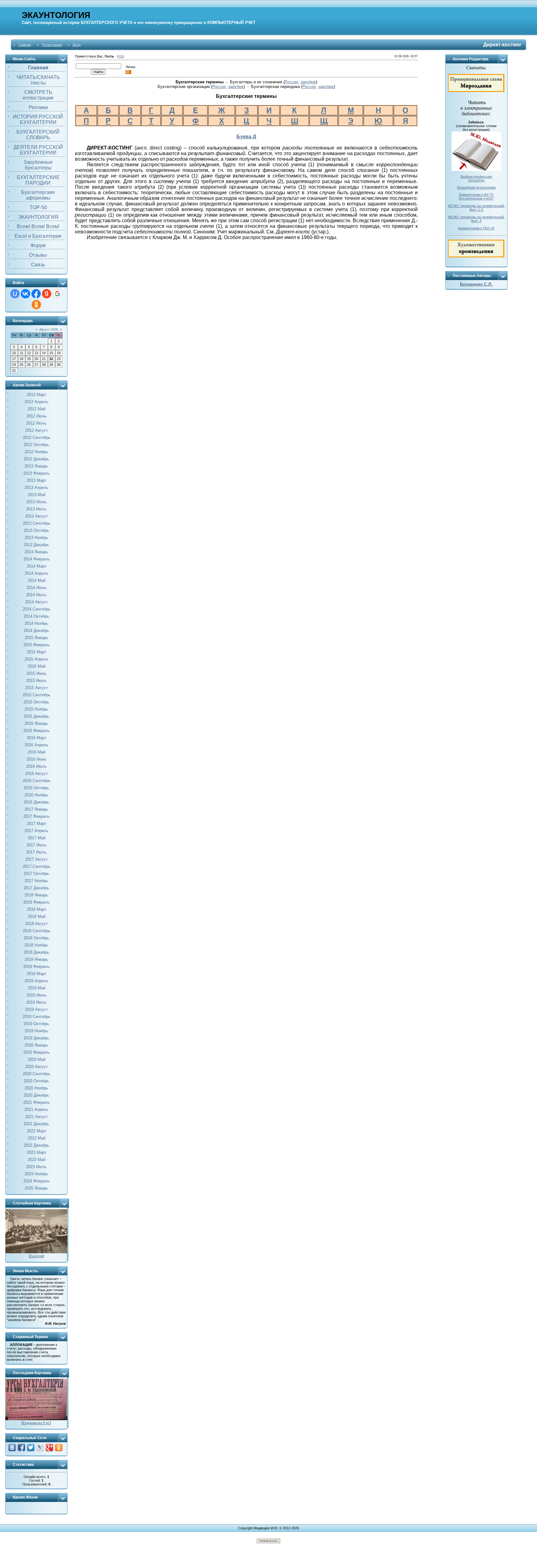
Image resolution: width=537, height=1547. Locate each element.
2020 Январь (36, 1045)
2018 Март (36, 909)
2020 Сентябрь (36, 1073)
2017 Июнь (36, 845)
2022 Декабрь (36, 1145)
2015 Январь (36, 637)
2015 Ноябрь (36, 709)
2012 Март (36, 394)
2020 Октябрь (36, 1081)
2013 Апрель (36, 487)
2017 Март (36, 823)
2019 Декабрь (36, 1038)
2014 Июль (36, 594)
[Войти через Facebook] (36, 293)
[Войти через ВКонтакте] (25, 293)
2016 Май (36, 752)
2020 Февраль (36, 1052)
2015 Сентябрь (36, 695)
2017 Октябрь (36, 873)
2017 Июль (36, 852)
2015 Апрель (36, 659)
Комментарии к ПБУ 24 (476, 228)
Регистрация (52, 45)
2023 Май (36, 1159)
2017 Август (36, 859)
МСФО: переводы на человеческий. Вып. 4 (476, 219)
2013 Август (36, 516)
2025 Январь (36, 1188)
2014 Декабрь (36, 630)
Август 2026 (48, 329)
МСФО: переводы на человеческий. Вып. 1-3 (476, 207)
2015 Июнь (36, 673)
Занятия (36, 1256)
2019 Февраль (36, 966)
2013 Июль (36, 509)
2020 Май (36, 1059)
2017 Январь (36, 809)
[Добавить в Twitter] (30, 1447)
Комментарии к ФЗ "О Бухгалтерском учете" (476, 196)
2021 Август (36, 1116)
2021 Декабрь (36, 1123)
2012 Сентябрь (36, 437)
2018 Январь (36, 895)
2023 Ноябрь (36, 1174)
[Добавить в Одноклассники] (58, 1447)
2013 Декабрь (36, 544)
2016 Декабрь (36, 802)
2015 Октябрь (36, 702)
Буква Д (246, 136)
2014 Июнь (36, 587)
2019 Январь (36, 959)
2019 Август (36, 1009)
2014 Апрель (36, 573)
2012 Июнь (36, 416)
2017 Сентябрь (36, 866)
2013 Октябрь (36, 530)
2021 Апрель (36, 1109)
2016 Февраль (36, 730)
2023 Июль (36, 1166)
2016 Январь (36, 723)
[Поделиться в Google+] (49, 1447)
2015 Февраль (36, 644)
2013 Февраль (36, 473)
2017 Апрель (36, 830)
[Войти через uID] (15, 293)
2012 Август (36, 430)
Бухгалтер (476, 180)
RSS (120, 56)
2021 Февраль (36, 1102)
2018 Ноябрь (36, 945)
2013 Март (36, 480)
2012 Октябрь (36, 444)
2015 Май (36, 666)
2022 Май (36, 1138)
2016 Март (36, 737)
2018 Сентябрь (36, 930)
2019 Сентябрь (36, 1016)
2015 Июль (36, 680)
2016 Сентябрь (36, 780)
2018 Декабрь (36, 952)
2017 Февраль (36, 816)
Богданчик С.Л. (476, 284)
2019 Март (36, 973)
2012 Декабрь (36, 459)
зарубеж (308, 82)
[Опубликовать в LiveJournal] (40, 1447)
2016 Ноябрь (36, 795)
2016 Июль (36, 766)
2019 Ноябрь (36, 1031)
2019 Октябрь (36, 1023)
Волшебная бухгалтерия (476, 187)
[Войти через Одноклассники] (36, 304)
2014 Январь (36, 552)
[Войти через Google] (57, 294)
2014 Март (36, 566)
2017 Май (36, 838)
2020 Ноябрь (36, 1088)
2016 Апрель (36, 745)
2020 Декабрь (36, 1095)
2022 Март (36, 1131)
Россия (291, 82)
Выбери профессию (476, 176)
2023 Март (36, 1152)
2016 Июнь (36, 759)
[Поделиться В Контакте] (12, 1447)
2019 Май (36, 988)
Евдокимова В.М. (36, 1423)
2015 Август (36, 687)
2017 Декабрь (36, 888)
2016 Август (36, 773)
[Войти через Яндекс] (46, 293)
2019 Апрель (36, 980)
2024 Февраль (36, 1181)
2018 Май (36, 916)
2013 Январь (36, 466)
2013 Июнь (36, 502)
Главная (24, 45)
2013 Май (36, 494)
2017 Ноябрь (36, 880)
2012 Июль (36, 423)
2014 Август (36, 602)
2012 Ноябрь (36, 451)
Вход (76, 45)
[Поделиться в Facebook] (21, 1447)
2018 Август (36, 923)
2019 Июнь (36, 995)
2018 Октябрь (36, 938)
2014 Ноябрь (36, 623)
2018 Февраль (36, 902)
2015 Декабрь (36, 716)
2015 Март (36, 652)
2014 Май (36, 580)
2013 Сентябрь (36, 523)
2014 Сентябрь (36, 609)
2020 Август (36, 1066)
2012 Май (36, 409)
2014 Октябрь (36, 616)
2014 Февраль (36, 559)
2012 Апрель (36, 401)
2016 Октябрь (36, 787)
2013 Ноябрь (36, 537)
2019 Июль (36, 1002)
